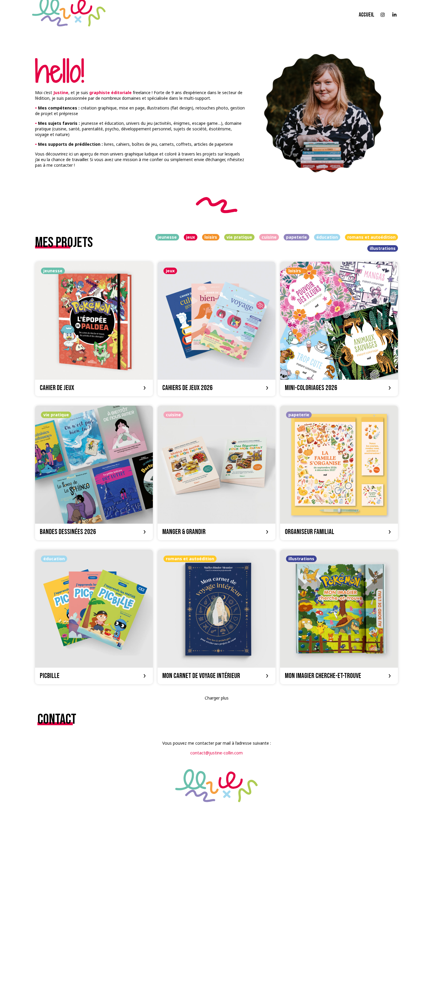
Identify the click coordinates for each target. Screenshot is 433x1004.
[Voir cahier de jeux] (94, 329)
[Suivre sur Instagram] (382, 14)
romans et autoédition (371, 237)
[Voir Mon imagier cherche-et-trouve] (339, 617)
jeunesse (167, 237)
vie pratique (239, 237)
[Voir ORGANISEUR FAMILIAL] (339, 473)
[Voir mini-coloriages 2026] (339, 329)
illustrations (383, 248)
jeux (190, 237)
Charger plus (217, 698)
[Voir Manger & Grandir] (216, 473)
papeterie (296, 237)
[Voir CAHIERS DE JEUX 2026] (216, 329)
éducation (327, 237)
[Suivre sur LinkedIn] (394, 14)
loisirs (210, 237)
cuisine (269, 237)
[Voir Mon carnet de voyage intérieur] (216, 617)
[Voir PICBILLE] (94, 617)
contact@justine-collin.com (216, 753)
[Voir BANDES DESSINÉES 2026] (94, 473)
